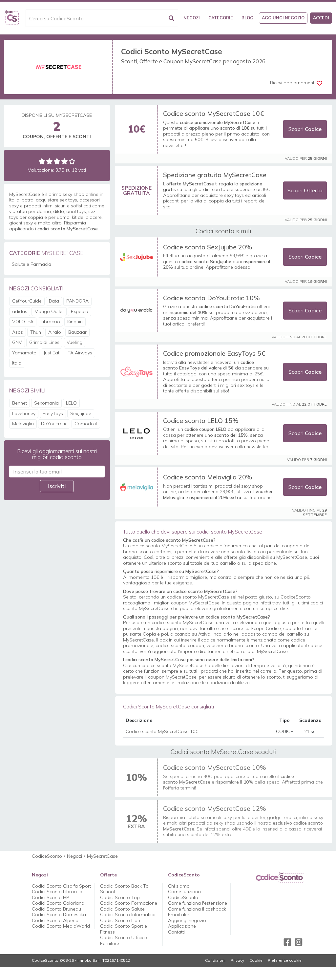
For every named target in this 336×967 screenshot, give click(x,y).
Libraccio (50, 322)
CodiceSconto (47, 856)
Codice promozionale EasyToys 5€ (214, 353)
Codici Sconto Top (120, 897)
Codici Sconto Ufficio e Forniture (124, 940)
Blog (247, 17)
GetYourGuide (27, 301)
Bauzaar (77, 332)
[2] (49, 161)
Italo (16, 363)
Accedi (321, 17)
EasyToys (53, 413)
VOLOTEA (22, 322)
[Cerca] (171, 18)
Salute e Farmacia (31, 264)
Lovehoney (23, 413)
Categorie (220, 17)
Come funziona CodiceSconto (184, 894)
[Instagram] (298, 942)
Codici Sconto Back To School (124, 889)
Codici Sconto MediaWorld (61, 926)
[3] (56, 161)
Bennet (19, 403)
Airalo (54, 332)
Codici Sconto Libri (120, 920)
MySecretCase (102, 856)
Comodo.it (85, 424)
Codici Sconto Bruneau (56, 909)
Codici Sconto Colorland (58, 903)
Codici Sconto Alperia (55, 920)
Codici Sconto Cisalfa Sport (61, 886)
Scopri (305, 129)
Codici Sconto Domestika (59, 914)
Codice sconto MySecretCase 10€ (213, 113)
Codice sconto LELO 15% (201, 420)
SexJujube (80, 413)
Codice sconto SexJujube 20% (207, 247)
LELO (71, 403)
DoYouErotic (54, 424)
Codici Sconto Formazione (128, 903)
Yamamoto (24, 353)
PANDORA (77, 301)
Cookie (255, 960)
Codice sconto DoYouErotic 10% (211, 298)
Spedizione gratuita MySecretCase (214, 175)
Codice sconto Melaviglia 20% (207, 477)
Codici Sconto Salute (122, 909)
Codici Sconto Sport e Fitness (123, 929)
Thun (35, 332)
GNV (17, 342)
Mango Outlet (49, 311)
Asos (17, 332)
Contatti (176, 932)
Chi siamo (179, 886)
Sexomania (46, 403)
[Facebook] (287, 942)
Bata (54, 301)
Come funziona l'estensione (197, 903)
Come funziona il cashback (197, 909)
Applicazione (182, 926)
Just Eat (51, 353)
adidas (19, 311)
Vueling (74, 342)
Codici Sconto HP (50, 897)
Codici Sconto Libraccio (57, 891)
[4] (64, 161)
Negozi (191, 17)
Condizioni (215, 960)
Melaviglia (23, 424)
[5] (72, 161)
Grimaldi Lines (44, 342)
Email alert (179, 914)
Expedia (79, 311)
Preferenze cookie (285, 960)
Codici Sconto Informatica (128, 914)
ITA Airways (79, 353)
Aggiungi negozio (283, 17)
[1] (41, 161)
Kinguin (75, 322)
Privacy (237, 960)
